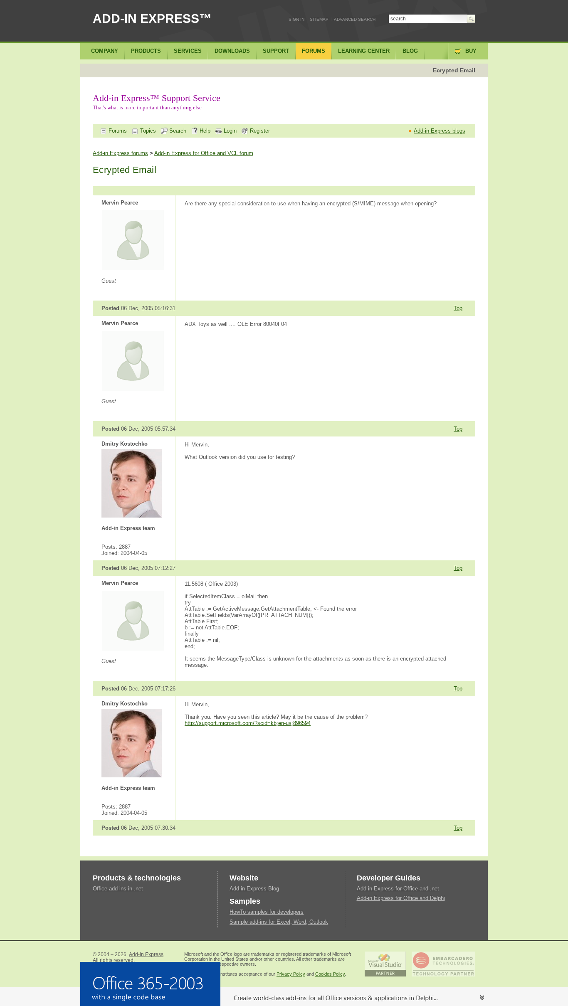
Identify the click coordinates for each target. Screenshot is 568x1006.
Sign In (296, 19)
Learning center (364, 51)
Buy (471, 51)
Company (104, 51)
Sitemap (319, 19)
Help (204, 131)
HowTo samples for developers (267, 912)
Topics (147, 131)
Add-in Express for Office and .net (398, 888)
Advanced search (354, 19)
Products (146, 51)
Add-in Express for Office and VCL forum (203, 153)
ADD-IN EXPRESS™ (152, 18)
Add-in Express (146, 954)
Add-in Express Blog (254, 888)
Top (458, 308)
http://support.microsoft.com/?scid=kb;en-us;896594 (248, 723)
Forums (117, 131)
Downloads (232, 51)
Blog (410, 51)
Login (229, 131)
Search (177, 131)
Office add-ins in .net (118, 888)
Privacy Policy (291, 973)
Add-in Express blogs (439, 131)
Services (188, 51)
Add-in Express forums (120, 153)
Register (259, 131)
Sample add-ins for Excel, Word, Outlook (279, 922)
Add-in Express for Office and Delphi (401, 898)
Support (276, 51)
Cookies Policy (330, 973)
